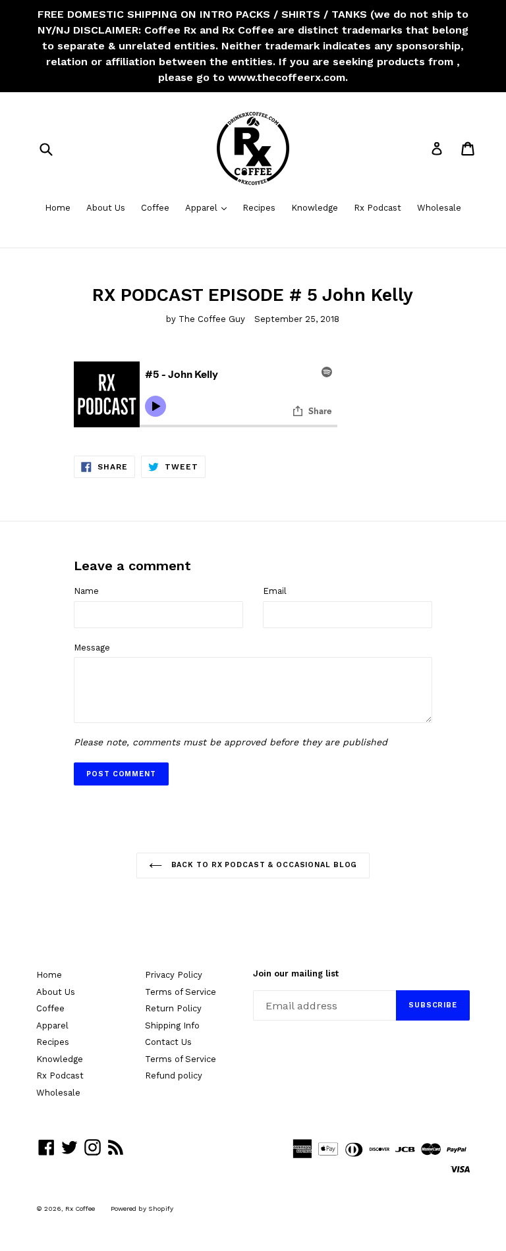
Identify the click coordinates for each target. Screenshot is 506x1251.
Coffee (155, 208)
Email (275, 591)
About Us (105, 208)
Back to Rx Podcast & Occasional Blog (263, 865)
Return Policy (173, 1008)
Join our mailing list (296, 973)
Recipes (258, 208)
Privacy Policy (173, 975)
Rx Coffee (80, 1208)
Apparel (209, 207)
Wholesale (439, 208)
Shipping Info (172, 1025)
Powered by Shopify (142, 1208)
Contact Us (168, 1042)
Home (57, 208)
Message (92, 647)
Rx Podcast (377, 208)
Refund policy (173, 1075)
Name (86, 591)
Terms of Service (180, 992)
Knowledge (314, 208)
